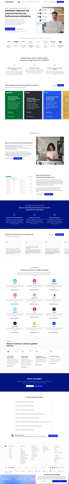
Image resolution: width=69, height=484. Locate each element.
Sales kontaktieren (60, 1)
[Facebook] (8, 467)
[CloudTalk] (9, 1)
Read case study (11, 116)
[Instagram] (10, 467)
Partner (35, 1)
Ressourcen (31, 1)
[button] (45, 2)
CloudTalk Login (51, 234)
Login (48, 1)
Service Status (44, 467)
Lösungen (22, 1)
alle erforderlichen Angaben (13, 253)
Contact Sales (60, 85)
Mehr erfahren (10, 366)
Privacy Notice (26, 467)
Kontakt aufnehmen (53, 435)
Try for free (54, 85)
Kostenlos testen (53, 1)
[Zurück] (6, 122)
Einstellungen (44, 481)
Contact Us (19, 467)
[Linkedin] (11, 467)
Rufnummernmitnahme (11, 145)
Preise (38, 1)
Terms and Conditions (34, 467)
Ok (59, 481)
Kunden (26, 1)
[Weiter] (10, 122)
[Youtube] (13, 467)
